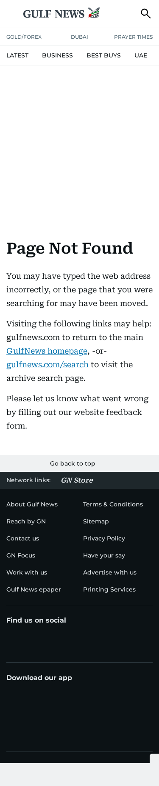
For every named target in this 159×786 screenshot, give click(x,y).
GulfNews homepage (46, 350)
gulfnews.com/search (47, 364)
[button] (13, 13)
